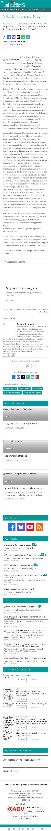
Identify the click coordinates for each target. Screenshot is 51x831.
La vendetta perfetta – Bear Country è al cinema (24, 661)
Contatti (44, 784)
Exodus (6, 771)
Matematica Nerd (22, 346)
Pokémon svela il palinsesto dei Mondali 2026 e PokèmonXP (23, 622)
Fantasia (21, 219)
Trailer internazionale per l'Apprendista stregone (23, 558)
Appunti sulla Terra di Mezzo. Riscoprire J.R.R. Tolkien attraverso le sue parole (31, 693)
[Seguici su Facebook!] (12, 527)
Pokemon (35, 10)
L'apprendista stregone (21, 288)
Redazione (34, 784)
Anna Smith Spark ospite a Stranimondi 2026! (22, 610)
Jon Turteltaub (34, 66)
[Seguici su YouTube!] (30, 527)
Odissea (43, 10)
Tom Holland (19, 10)
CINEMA (9, 416)
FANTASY (9, 449)
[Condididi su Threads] (18, 37)
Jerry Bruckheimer (34, 63)
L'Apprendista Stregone (36, 75)
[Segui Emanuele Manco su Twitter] (8, 355)
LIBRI (18, 689)
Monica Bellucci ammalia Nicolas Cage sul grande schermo (24, 581)
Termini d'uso (9, 784)
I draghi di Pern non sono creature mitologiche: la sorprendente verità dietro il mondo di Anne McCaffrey (31, 721)
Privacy (19, 784)
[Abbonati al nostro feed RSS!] (39, 527)
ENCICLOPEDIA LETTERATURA (26, 716)
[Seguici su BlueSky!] (21, 527)
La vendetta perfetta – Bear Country (20, 759)
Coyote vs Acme (23, 675)
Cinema (12, 318)
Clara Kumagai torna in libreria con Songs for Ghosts (31, 734)
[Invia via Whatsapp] (23, 37)
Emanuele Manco (19, 41)
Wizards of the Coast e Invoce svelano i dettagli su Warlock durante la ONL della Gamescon (25, 650)
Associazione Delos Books (24, 798)
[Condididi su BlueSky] (14, 37)
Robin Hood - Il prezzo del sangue (31, 703)
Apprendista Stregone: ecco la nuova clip (23, 488)
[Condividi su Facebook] (9, 37)
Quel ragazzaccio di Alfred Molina (17, 592)
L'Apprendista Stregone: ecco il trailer (19, 548)
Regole (26, 784)
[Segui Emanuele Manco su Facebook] (4, 355)
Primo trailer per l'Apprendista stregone (20, 568)
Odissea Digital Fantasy (23, 351)
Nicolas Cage (19, 69)
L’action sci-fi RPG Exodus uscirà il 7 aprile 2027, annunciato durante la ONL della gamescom (23, 636)
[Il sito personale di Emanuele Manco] (12, 355)
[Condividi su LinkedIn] (28, 37)
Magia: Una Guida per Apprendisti (20, 423)
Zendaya (28, 10)
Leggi (11, 300)
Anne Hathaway (7, 10)
